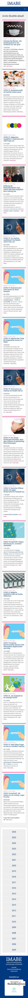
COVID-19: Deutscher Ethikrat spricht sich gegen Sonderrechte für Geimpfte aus (14, 490)
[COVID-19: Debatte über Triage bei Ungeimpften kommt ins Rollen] (14, 326)
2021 (14, 860)
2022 (14, 854)
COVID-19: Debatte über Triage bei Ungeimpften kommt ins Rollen (14, 340)
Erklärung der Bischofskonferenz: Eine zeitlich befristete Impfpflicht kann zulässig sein (13, 188)
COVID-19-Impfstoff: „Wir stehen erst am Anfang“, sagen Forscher (14, 795)
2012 (14, 910)
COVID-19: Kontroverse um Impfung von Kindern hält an (13, 390)
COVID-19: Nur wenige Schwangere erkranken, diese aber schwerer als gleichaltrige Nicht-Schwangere (14, 440)
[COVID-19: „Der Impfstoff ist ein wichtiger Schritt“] (14, 683)
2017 (14, 882)
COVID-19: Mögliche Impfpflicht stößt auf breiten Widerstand (13, 594)
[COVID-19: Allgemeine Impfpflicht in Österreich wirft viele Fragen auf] (14, 125)
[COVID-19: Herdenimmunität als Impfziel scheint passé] (14, 78)
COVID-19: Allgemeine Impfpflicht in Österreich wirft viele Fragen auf (13, 139)
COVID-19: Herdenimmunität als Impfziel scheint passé (13, 91)
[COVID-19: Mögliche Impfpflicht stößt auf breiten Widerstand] (14, 580)
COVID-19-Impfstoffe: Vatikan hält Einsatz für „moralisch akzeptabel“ (14, 543)
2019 (14, 871)
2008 (14, 933)
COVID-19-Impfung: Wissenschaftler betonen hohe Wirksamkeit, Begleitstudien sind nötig (14, 645)
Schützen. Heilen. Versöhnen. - (12, 211)
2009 (14, 927)
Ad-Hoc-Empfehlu (13, 514)
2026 (14, 832)
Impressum (14, 971)
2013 (14, 905)
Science (17, 550)
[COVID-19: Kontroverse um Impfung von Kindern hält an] (14, 377)
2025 (14, 837)
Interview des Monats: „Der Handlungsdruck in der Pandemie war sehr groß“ (13, 43)
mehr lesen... (9, 66)
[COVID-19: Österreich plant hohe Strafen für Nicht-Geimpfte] (14, 276)
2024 (14, 843)
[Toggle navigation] (25, 9)
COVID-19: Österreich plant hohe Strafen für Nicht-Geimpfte (13, 289)
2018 (14, 877)
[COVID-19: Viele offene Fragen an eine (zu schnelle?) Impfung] (14, 733)
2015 (14, 893)
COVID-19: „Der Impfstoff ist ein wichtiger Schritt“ (13, 697)
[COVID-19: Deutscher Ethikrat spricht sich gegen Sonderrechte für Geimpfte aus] (14, 476)
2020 (14, 865)
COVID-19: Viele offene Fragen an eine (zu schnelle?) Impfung (14, 745)
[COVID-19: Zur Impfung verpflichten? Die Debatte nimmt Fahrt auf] (14, 226)
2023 (14, 849)
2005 (14, 950)
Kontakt (14, 967)
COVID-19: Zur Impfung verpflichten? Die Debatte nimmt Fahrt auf (12, 240)
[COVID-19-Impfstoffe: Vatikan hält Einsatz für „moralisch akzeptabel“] (14, 530)
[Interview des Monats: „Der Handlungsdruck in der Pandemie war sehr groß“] (14, 29)
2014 (14, 899)
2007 (14, 938)
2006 (14, 944)
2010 (14, 922)
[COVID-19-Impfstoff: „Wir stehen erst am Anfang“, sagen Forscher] (14, 781)
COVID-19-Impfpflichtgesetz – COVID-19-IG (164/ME (12, 300)
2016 (14, 888)
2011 (14, 916)
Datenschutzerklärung (14, 969)
